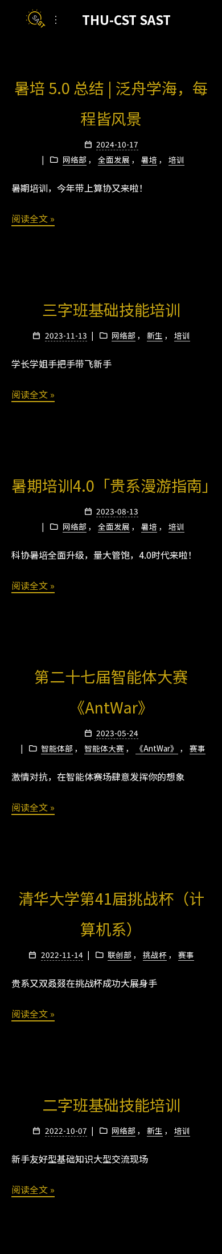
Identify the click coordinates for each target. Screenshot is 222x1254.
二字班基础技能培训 (111, 1104)
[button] (56, 19)
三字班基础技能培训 (111, 309)
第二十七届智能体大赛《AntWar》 (111, 691)
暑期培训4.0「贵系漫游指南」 (111, 485)
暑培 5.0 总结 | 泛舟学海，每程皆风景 (111, 103)
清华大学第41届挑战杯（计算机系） (111, 913)
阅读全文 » (33, 218)
